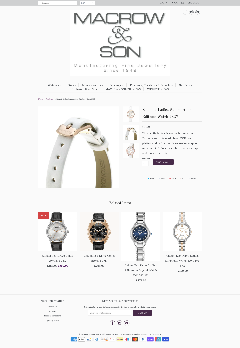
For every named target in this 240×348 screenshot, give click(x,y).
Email (193, 178)
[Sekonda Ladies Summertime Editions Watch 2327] (78, 147)
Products (49, 99)
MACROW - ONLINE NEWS (123, 89)
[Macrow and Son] (120, 44)
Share (163, 178)
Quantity (146, 158)
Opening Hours (52, 320)
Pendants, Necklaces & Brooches (151, 85)
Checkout (194, 2)
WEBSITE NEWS (158, 89)
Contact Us (52, 307)
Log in (164, 2)
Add (183, 178)
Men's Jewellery (92, 85)
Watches (53, 85)
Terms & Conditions (52, 316)
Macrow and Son (92, 334)
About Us (52, 311)
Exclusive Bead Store (85, 89)
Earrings (115, 85)
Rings (72, 85)
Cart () (179, 2)
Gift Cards (185, 85)
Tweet (152, 178)
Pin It (174, 178)
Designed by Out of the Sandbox (127, 334)
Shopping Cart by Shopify (151, 334)
